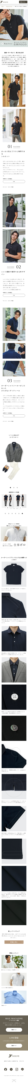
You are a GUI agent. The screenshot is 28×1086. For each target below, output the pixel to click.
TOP (2, 6)
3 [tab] (17, 487)
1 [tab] (10, 487)
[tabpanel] (14, 461)
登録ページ (14, 1029)
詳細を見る (23, 2)
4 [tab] (15, 513)
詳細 (14, 181)
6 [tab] (22, 513)
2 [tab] (14, 487)
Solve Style (9, 6)
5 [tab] (19, 513)
